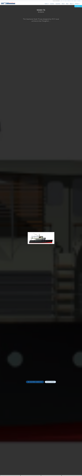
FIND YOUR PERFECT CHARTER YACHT (35, 381)
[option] (41, 238)
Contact (76, 3)
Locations (52, 3)
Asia (72, 0)
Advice (63, 3)
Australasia (78, 0)
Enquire (78, 6)
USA (61, 0)
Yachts (46, 3)
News (67, 3)
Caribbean (75, 0)
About (71, 3)
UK (63, 0)
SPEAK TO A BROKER (50, 381)
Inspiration (58, 3)
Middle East (69, 0)
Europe (65, 0)
